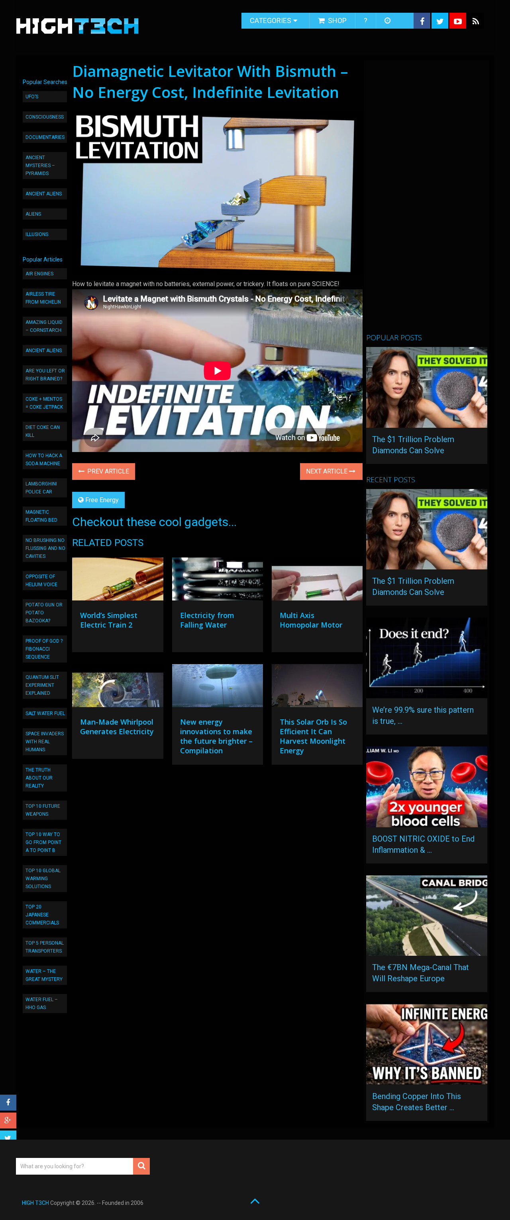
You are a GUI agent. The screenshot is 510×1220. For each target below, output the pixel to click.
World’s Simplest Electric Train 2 (108, 619)
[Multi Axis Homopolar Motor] (317, 580)
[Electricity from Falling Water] (217, 580)
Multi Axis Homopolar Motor (311, 619)
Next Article (327, 471)
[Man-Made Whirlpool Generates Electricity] (117, 687)
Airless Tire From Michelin (43, 298)
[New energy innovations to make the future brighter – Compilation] (217, 687)
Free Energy (102, 500)
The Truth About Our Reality (39, 778)
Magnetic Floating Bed (41, 516)
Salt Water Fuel (45, 713)
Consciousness (45, 117)
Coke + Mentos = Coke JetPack (44, 403)
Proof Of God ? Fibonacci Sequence (44, 649)
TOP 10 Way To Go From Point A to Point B (43, 842)
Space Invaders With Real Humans (45, 741)
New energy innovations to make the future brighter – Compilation (216, 736)
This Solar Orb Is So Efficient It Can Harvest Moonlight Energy (313, 736)
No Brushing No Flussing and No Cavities (45, 548)
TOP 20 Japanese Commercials (42, 915)
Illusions (37, 234)
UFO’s (32, 96)
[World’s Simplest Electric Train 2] (117, 580)
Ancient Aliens (44, 194)
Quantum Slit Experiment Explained (42, 685)
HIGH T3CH (35, 1203)
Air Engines (39, 274)
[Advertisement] (426, 200)
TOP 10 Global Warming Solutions (43, 878)
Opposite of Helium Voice (41, 580)
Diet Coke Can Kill (43, 431)
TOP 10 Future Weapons (43, 810)
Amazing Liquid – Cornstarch (44, 326)
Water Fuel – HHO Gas (42, 1003)
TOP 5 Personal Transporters (45, 947)
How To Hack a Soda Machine (44, 459)
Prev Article (107, 471)
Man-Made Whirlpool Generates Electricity (117, 726)
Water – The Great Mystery (44, 975)
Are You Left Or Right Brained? (45, 375)
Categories (270, 20)
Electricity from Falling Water (207, 619)
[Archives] (388, 21)
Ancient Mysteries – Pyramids (40, 165)
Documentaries (45, 137)
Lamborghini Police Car (41, 488)
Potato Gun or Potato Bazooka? (44, 613)
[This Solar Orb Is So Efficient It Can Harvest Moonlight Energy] (317, 687)
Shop (336, 20)
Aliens (33, 214)
